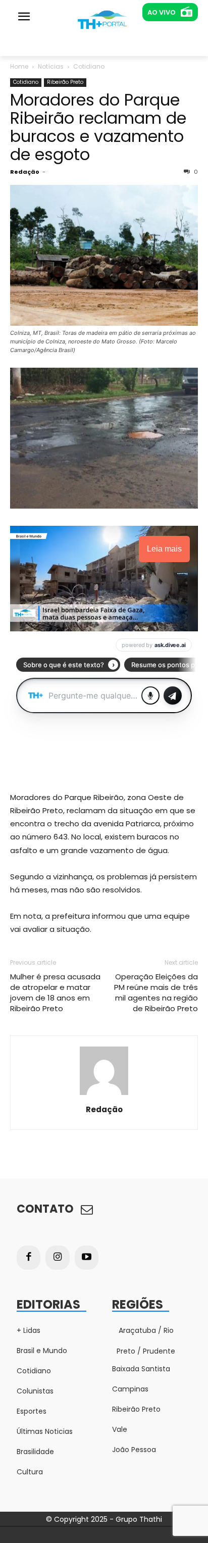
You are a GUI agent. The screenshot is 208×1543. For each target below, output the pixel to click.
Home (19, 66)
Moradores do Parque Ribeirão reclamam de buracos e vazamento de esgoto (98, 127)
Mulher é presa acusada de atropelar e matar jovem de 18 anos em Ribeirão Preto (55, 992)
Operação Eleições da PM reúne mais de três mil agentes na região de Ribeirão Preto (156, 992)
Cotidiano (89, 66)
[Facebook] (29, 1258)
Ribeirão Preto (65, 82)
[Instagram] (57, 1258)
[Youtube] (87, 1258)
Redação (24, 172)
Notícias (51, 66)
